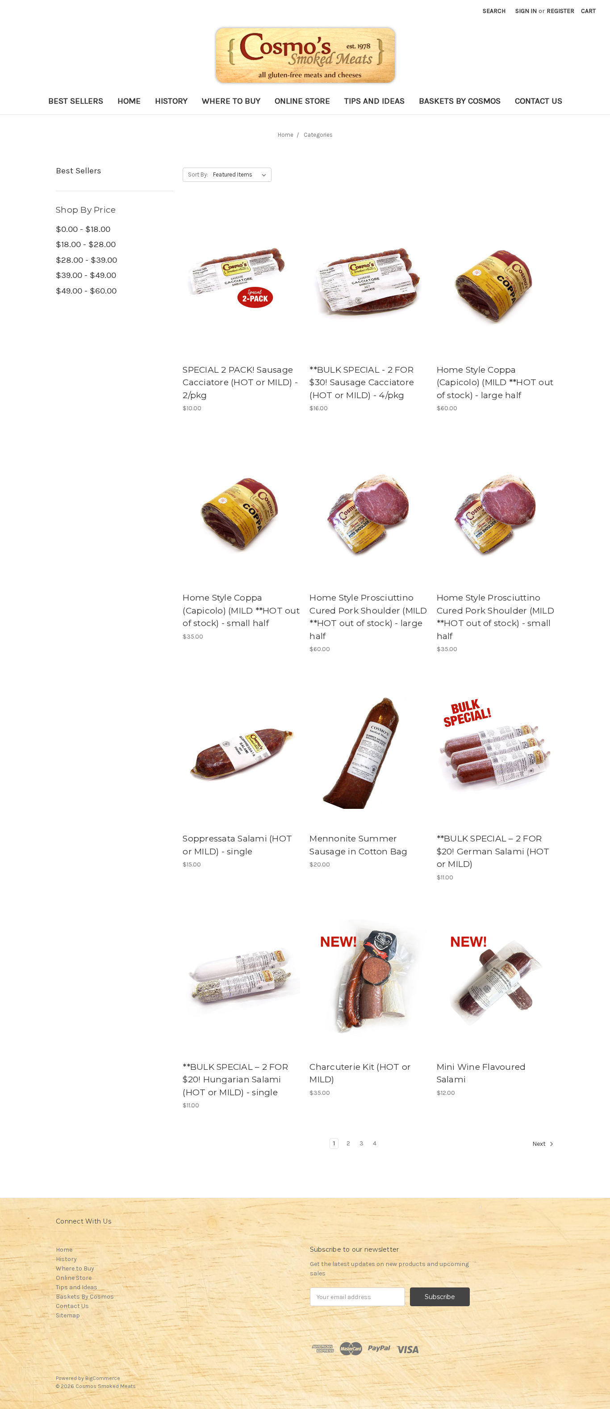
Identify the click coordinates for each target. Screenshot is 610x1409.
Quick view (242, 281)
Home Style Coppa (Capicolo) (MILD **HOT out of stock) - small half (241, 610)
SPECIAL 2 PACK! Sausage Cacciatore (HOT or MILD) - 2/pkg (240, 382)
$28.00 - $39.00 (86, 260)
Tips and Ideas (374, 101)
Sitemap (68, 1315)
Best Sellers (75, 101)
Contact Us (538, 101)
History (171, 101)
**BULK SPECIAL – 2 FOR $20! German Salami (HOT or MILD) (493, 851)
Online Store (302, 101)
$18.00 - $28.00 (86, 244)
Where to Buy (231, 101)
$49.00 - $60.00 (86, 291)
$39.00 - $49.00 (86, 275)
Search (494, 11)
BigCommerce (102, 1378)
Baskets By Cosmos (460, 101)
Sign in (526, 11)
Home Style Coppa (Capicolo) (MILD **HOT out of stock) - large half (495, 382)
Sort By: (198, 174)
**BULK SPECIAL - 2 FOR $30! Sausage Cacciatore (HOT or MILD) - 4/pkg (361, 382)
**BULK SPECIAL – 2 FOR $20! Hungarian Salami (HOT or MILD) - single (235, 1080)
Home (129, 101)
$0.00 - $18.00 (83, 229)
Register (560, 11)
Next (539, 1144)
